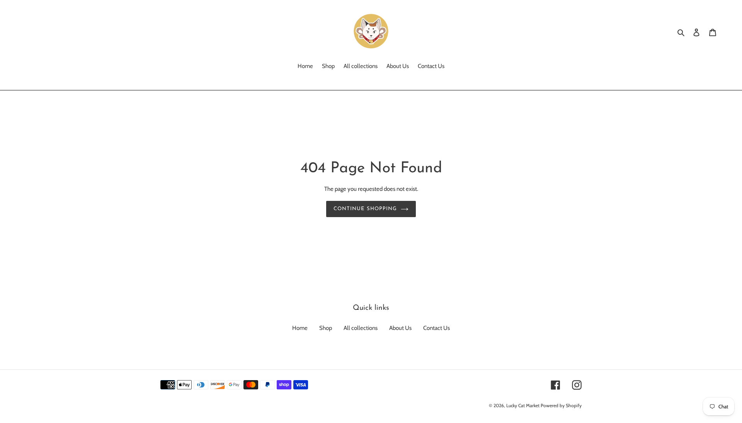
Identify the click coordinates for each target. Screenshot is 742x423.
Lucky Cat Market (522, 405)
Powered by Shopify (561, 405)
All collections (361, 327)
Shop (325, 327)
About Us (400, 327)
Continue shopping (365, 208)
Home (300, 327)
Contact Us (436, 327)
